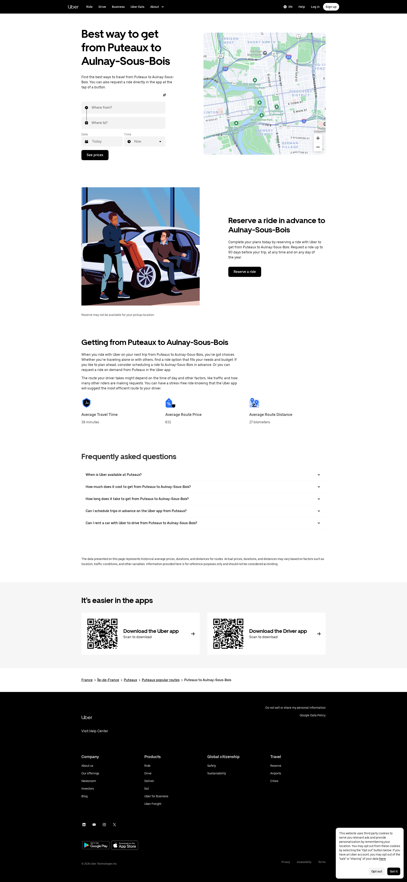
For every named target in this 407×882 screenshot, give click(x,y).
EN (291, 6)
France (87, 680)
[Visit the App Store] (124, 846)
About (154, 6)
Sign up (331, 6)
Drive (102, 6)
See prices (95, 155)
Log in (315, 6)
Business (118, 6)
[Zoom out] (318, 147)
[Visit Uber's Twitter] (114, 824)
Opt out (376, 871)
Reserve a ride (245, 272)
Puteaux (130, 680)
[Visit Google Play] (95, 845)
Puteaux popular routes (161, 680)
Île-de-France (108, 680)
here (382, 858)
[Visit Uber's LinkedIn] (84, 824)
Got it (394, 871)
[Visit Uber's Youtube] (94, 824)
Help (301, 6)
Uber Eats (137, 6)
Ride (89, 6)
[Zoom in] (318, 138)
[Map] (265, 94)
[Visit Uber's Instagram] (104, 824)
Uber (73, 7)
